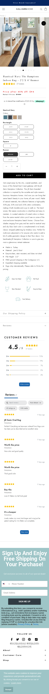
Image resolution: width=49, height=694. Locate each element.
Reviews (7, 325)
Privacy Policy (24, 624)
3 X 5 (10, 137)
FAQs (38, 266)
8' (10, 146)
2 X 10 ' (11, 160)
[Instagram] (23, 639)
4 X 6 (26, 137)
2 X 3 (10, 132)
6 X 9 (10, 127)
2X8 (27, 154)
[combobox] (6, 584)
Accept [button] (8, 689)
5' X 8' (26, 127)
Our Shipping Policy (14, 313)
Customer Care (12, 655)
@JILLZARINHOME (24, 646)
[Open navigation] (3, 9)
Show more (24, 532)
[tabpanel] (24, 468)
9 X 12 (26, 132)
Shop (6, 660)
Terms (35, 624)
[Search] (41, 9)
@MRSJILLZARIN (33, 643)
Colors (5, 113)
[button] (5, 117)
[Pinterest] (29, 639)
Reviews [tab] (11, 395)
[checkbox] (24, 408)
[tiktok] (36, 639)
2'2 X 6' (10, 154)
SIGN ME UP (24, 601)
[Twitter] (17, 639)
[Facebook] (11, 639)
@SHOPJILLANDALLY (18, 643)
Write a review (24, 384)
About (6, 650)
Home (2, 15)
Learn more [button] (16, 683)
